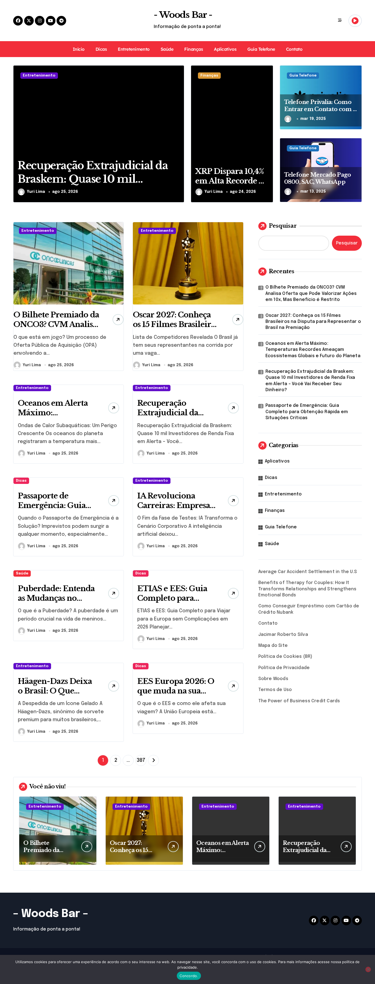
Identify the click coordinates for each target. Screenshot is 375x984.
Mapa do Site (273, 645)
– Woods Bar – (50, 914)
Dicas (101, 49)
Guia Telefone (261, 49)
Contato (294, 49)
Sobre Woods (273, 678)
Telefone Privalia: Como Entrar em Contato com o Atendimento (320, 109)
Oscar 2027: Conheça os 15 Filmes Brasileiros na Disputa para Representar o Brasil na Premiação (313, 321)
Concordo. (189, 976)
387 (141, 760)
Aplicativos (225, 49)
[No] (368, 969)
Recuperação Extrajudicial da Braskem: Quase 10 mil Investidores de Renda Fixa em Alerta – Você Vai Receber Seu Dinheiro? (310, 380)
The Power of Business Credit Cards (299, 701)
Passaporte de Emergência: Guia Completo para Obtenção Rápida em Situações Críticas (306, 411)
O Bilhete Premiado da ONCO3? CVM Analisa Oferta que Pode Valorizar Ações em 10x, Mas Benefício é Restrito (311, 293)
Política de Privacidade (284, 668)
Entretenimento (133, 49)
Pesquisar (283, 225)
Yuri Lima (36, 192)
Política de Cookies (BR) (285, 656)
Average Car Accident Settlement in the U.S (307, 571)
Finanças (193, 49)
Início (79, 49)
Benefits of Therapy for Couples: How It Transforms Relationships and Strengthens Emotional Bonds (307, 588)
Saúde (167, 49)
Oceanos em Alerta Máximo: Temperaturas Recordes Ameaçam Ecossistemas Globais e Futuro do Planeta (312, 349)
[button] (178, 133)
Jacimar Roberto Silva (283, 634)
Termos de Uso (275, 689)
